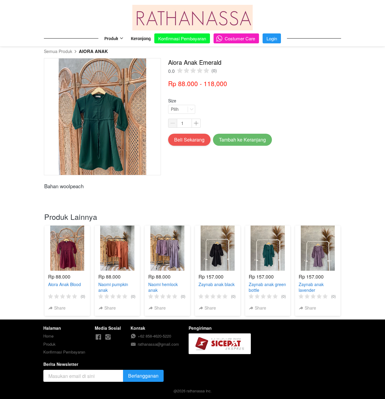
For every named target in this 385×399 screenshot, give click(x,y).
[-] (98, 337)
